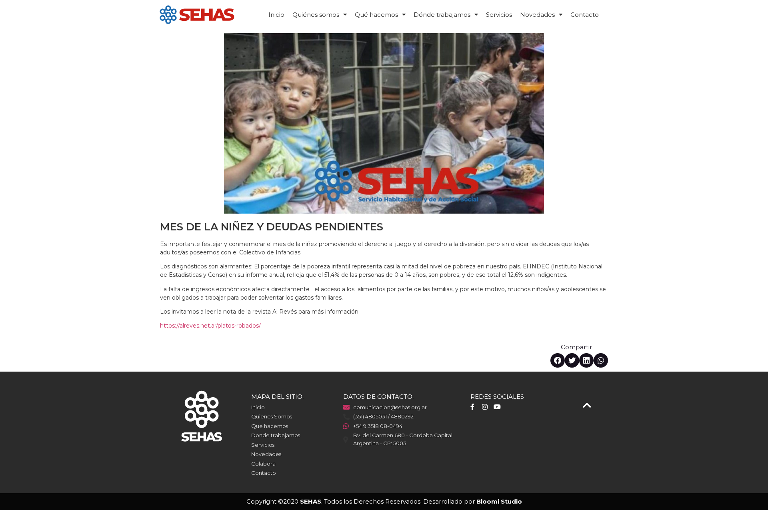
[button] (557, 360)
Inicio (276, 14)
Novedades (537, 14)
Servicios (499, 14)
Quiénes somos (315, 14)
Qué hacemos (376, 14)
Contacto (584, 14)
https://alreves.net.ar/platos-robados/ (210, 325)
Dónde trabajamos (442, 14)
